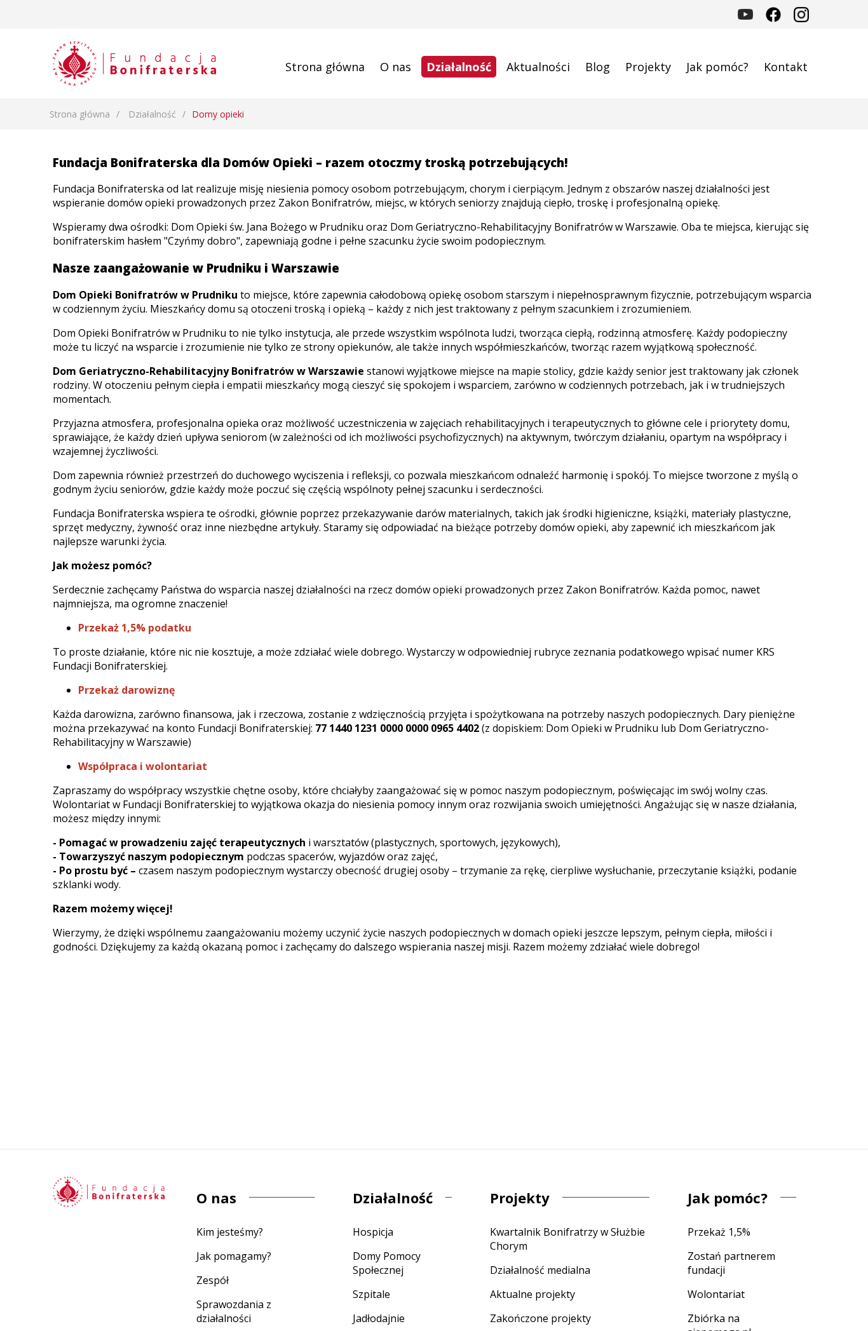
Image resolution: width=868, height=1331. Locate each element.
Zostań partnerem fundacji (731, 1263)
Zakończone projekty (540, 1318)
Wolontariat (716, 1294)
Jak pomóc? (717, 66)
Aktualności (538, 66)
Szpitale (371, 1294)
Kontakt (786, 66)
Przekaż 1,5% (719, 1232)
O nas (395, 66)
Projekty (648, 66)
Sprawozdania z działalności (233, 1311)
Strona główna (325, 66)
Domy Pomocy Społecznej (387, 1263)
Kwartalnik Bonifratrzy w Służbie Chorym (567, 1239)
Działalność (458, 66)
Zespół (212, 1280)
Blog (597, 66)
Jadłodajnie (379, 1318)
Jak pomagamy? (233, 1256)
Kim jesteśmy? (229, 1232)
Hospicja (373, 1232)
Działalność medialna (540, 1270)
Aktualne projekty (532, 1294)
